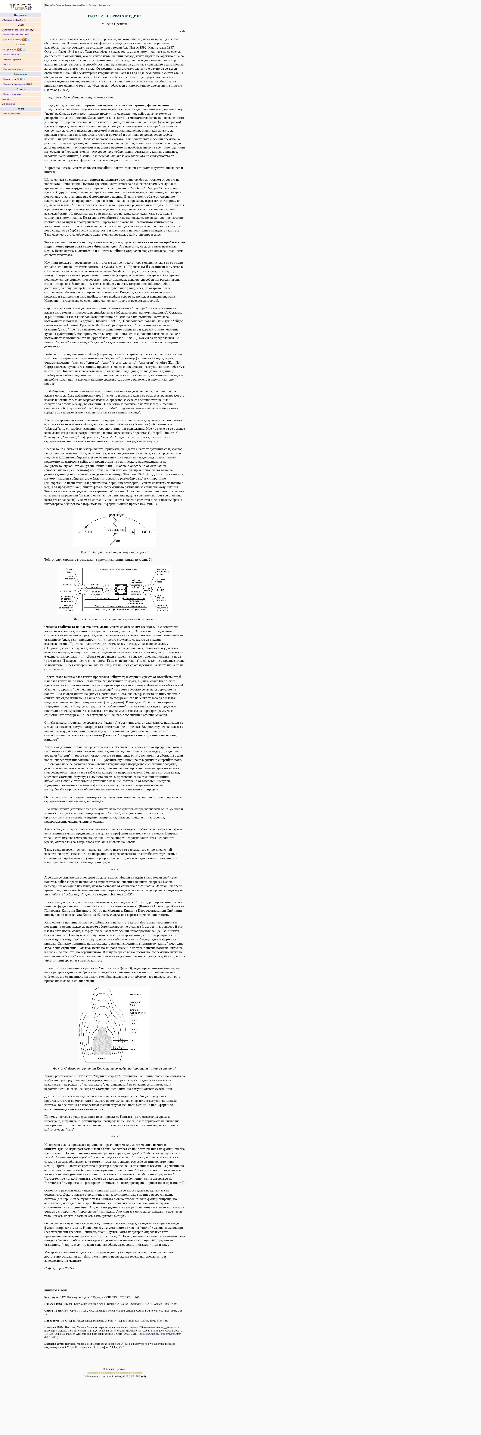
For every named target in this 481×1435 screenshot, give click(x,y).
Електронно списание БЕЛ (16, 34)
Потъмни (93, 5)
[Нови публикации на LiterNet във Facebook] (21, 49)
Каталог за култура (12, 94)
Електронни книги (11, 54)
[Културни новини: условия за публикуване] (21, 39)
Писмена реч (9, 104)
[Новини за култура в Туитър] (29, 39)
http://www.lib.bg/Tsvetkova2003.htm (160, 1333)
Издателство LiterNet (13, 20)
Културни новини (11, 39)
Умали (84, 5)
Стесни (68, 5)
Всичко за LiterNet (11, 114)
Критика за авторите (13, 69)
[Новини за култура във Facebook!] (26, 39)
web (182, 31)
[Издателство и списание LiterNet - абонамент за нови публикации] (18, 49)
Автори (6, 64)
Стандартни (104, 5)
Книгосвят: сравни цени (14, 84)
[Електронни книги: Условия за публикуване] (25, 20)
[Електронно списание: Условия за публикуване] (33, 30)
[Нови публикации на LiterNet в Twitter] (24, 49)
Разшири (60, 5)
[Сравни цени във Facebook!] (27, 84)
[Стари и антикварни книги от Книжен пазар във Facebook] (21, 79)
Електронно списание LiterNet (17, 30)
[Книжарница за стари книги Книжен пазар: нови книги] (18, 79)
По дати (7, 49)
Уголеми (77, 5)
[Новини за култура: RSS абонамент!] (23, 39)
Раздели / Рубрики (12, 59)
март (14, 49)
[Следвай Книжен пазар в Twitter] (24, 79)
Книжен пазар (9, 79)
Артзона (7, 99)
